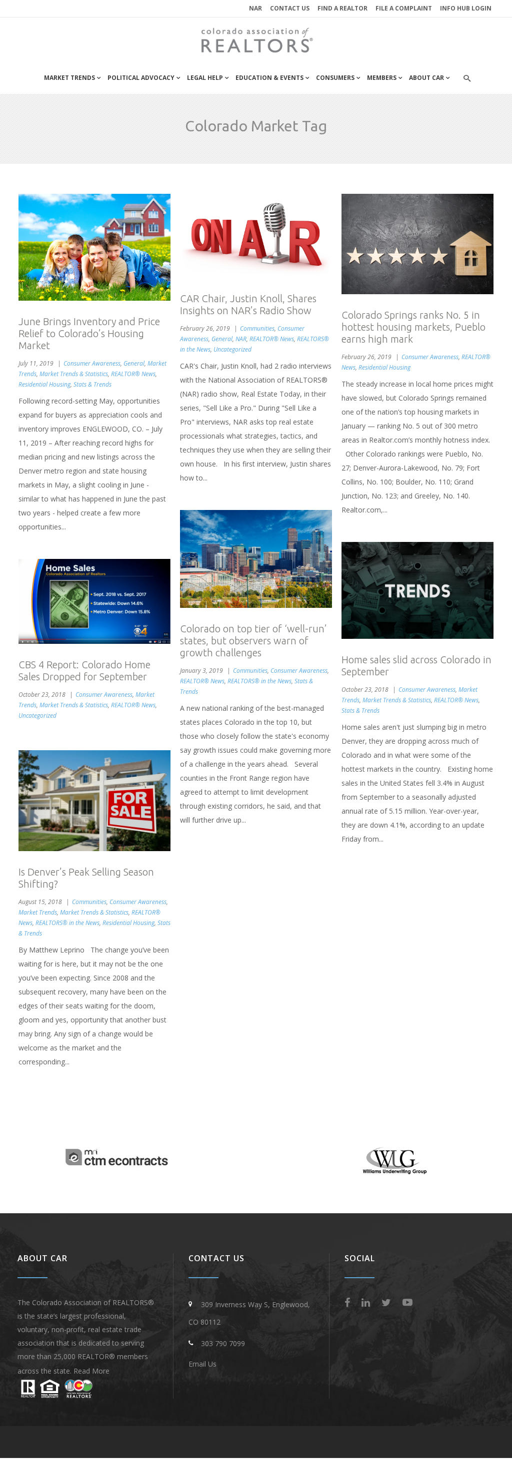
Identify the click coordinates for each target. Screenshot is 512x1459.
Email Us (202, 1364)
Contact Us (290, 8)
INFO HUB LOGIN (466, 8)
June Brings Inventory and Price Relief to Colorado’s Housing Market (89, 333)
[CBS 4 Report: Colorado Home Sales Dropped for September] (94, 601)
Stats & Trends (93, 384)
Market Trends (37, 912)
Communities (257, 328)
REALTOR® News (133, 374)
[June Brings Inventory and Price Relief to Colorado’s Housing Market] (94, 247)
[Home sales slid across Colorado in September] (418, 590)
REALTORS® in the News (260, 681)
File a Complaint (404, 8)
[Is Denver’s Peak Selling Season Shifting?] (94, 800)
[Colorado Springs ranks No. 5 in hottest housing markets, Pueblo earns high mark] (418, 244)
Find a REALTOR (343, 8)
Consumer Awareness (92, 363)
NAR (255, 8)
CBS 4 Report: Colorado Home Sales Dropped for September (84, 670)
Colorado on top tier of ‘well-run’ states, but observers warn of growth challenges (253, 640)
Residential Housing (44, 384)
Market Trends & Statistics (74, 374)
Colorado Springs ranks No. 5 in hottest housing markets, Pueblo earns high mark (414, 327)
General (134, 363)
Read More (92, 1371)
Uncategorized (233, 349)
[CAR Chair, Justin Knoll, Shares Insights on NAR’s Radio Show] (256, 236)
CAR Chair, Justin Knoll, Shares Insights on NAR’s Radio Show (248, 304)
